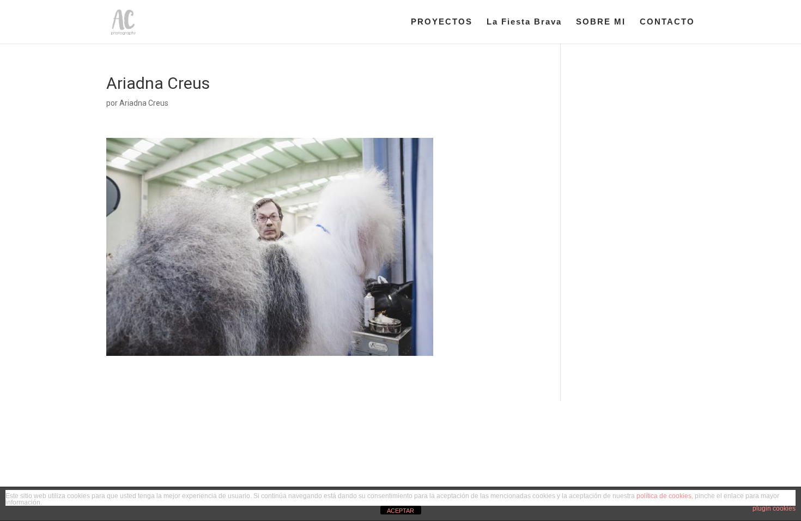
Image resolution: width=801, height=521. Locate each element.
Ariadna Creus (143, 103)
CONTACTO (667, 22)
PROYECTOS (441, 22)
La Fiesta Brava (524, 22)
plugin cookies (774, 508)
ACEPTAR (400, 510)
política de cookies (663, 496)
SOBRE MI (601, 22)
